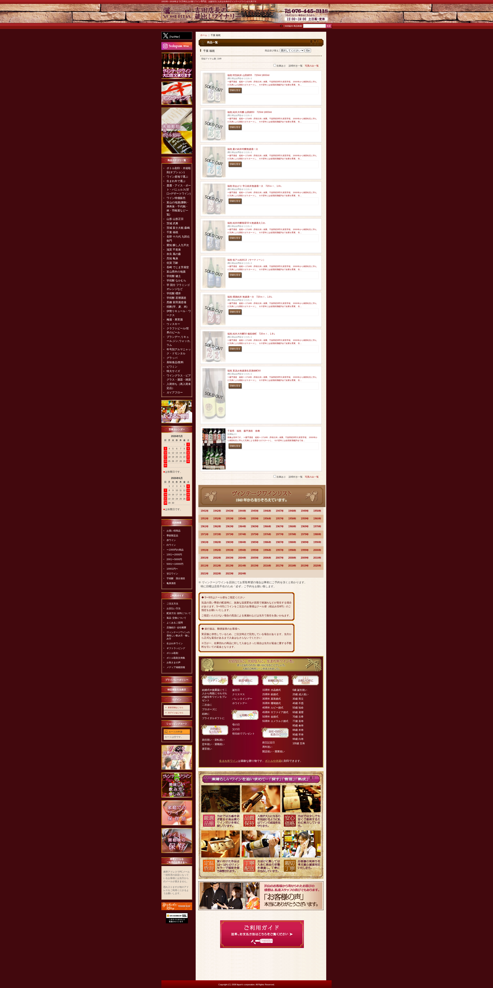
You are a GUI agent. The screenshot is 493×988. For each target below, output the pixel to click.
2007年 (280, 557)
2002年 (217, 557)
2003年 (230, 557)
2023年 (230, 573)
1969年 (305, 526)
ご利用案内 (288, 26)
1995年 (255, 550)
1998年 (292, 550)
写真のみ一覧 (312, 65)
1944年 (242, 510)
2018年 (292, 565)
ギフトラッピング (176, 648)
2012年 (217, 565)
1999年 (305, 550)
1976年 (267, 534)
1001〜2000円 (174, 554)
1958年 (292, 518)
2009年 (305, 557)
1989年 (305, 542)
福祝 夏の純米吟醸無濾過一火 (242, 149)
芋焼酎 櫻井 (174, 293)
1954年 (242, 518)
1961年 (205, 526)
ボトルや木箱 (273, 760)
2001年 (205, 557)
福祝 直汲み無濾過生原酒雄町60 (244, 370)
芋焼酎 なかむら (176, 280)
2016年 (267, 565)
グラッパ (172, 357)
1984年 (242, 542)
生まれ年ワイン (175, 643)
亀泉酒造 (171, 583)
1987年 (280, 542)
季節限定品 (172, 535)
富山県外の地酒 (176, 271)
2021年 (205, 573)
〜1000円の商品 (175, 549)
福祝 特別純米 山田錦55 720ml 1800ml (248, 75)
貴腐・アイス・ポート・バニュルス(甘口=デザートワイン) (179, 189)
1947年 (280, 510)
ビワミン (172, 366)
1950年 (317, 510)
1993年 (230, 550)
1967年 (280, 526)
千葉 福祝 (172, 232)
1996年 (267, 550)
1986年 (267, 542)
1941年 (205, 510)
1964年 (242, 526)
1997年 (280, 550)
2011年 (205, 565)
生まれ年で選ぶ (176, 181)
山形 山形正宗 (175, 218)
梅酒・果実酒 (175, 319)
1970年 (317, 526)
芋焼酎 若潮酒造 (176, 297)
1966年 (267, 526)
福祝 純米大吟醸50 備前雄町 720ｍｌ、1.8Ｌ (251, 333)
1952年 (217, 518)
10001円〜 (172, 568)
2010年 (317, 557)
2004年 (242, 557)
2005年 (255, 557)
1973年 (230, 534)
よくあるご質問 (175, 622)
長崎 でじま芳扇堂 (178, 267)
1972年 (217, 534)
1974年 (242, 534)
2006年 (267, 557)
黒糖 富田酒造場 (176, 302)
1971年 (205, 534)
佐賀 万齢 (172, 262)
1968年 (292, 526)
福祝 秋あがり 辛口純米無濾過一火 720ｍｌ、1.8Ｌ (254, 186)
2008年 (292, 557)
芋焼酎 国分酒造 (176, 578)
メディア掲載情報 (176, 667)
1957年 (280, 518)
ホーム (203, 35)
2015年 (255, 565)
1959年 (305, 518)
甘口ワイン (172, 573)
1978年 (292, 534)
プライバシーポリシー (176, 679)
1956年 (267, 518)
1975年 (255, 534)
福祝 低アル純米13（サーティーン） (246, 260)
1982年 (217, 542)
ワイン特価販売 (176, 197)
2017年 (280, 565)
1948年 (292, 510)
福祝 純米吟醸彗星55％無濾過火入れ (246, 223)
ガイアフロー (175, 392)
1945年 (255, 510)
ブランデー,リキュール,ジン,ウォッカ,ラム (178, 340)
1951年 (205, 518)
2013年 (230, 565)
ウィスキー (173, 323)
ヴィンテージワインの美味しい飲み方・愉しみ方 (178, 635)
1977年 (280, 534)
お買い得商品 (173, 530)
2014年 (242, 565)
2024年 (242, 573)
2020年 (317, 565)
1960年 (317, 518)
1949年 (305, 510)
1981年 (205, 542)
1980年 (317, 534)
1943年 (230, 510)
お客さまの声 (173, 662)
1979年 (305, 534)
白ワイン (171, 545)
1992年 (217, 550)
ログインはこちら (175, 713)
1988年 (292, 542)
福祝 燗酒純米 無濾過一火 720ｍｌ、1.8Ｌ (250, 296)
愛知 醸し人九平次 (178, 245)
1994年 (242, 550)
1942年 (217, 510)
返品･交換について (176, 618)
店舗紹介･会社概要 (176, 627)
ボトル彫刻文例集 (176, 658)
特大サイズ (173, 371)
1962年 (217, 526)
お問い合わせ (322, 15)
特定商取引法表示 (177, 689)
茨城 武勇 (172, 223)
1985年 (255, 542)
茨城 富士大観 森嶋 (178, 227)
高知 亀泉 (172, 258)
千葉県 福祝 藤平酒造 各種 (243, 431)
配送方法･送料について (179, 613)
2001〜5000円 (174, 559)
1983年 (230, 542)
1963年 (230, 526)
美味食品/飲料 (175, 362)
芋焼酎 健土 (174, 276)
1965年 (255, 526)
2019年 (305, 565)
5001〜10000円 (175, 564)
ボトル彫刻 (172, 653)
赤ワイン (171, 540)
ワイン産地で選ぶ (177, 176)
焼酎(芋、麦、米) (177, 306)
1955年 (255, 518)
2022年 (217, 573)
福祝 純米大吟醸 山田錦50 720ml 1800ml (249, 112)
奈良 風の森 (174, 253)
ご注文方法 (172, 603)
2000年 (317, 550)
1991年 (205, 550)
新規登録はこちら (175, 707)
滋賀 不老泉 (174, 249)
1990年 (317, 542)
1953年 (230, 518)
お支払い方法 (173, 608)
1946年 (267, 510)
